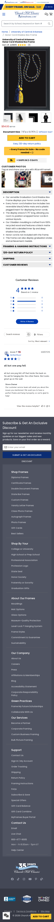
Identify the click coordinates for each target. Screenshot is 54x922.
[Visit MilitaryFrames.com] (27, 1)
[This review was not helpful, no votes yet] (47, 406)
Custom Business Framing (25, 734)
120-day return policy (18, 252)
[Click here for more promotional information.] (32, 153)
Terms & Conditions (26, 911)
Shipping (8, 258)
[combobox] (39, 341)
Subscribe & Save (20, 794)
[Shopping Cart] (50, 14)
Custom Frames (19, 499)
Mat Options (18, 609)
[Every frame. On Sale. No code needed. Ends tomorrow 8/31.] (27, 7)
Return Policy (18, 777)
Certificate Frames (21, 483)
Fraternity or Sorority (22, 582)
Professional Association (24, 560)
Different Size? (45, 132)
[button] (46, 14)
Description (11, 192)
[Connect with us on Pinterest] (36, 879)
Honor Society (18, 577)
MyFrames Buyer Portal (23, 817)
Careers (15, 664)
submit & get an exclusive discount (27, 456)
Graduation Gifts (20, 588)
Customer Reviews (15, 264)
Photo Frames (18, 522)
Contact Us (17, 755)
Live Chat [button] (16, 833)
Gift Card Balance (20, 805)
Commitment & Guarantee (25, 637)
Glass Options (18, 614)
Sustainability (18, 643)
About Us (16, 658)
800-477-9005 (19, 839)
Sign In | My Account (22, 760)
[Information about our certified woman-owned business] (44, 898)
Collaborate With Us (22, 712)
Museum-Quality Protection (26, 620)
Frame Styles (18, 631)
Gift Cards (16, 527)
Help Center (17, 850)
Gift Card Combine (21, 811)
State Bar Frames (20, 494)
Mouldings (16, 603)
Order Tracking (19, 766)
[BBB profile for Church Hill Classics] (9, 898)
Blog (13, 680)
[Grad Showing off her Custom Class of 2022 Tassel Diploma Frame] (23, 179)
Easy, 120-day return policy (27, 143)
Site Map (45, 911)
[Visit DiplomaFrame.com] (11, 1)
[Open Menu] (4, 15)
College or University (22, 548)
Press (14, 669)
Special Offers (18, 800)
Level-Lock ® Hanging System (26, 626)
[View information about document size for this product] (37, 132)
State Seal (16, 571)
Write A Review (27, 321)
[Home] (27, 14)
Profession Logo (19, 565)
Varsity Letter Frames (22, 505)
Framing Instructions (22, 783)
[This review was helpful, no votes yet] (42, 406)
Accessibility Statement (24, 686)
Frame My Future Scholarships (27, 706)
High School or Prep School (25, 554)
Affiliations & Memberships (25, 675)
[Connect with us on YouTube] (30, 879)
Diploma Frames (20, 477)
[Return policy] (27, 898)
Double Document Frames (25, 488)
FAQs (14, 789)
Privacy (8, 911)
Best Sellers (17, 533)
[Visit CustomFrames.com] (42, 1)
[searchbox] (15, 334)
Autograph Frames (21, 516)
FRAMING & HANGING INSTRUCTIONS (25, 246)
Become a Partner (20, 723)
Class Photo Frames (22, 511)
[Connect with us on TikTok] (18, 879)
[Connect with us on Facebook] (12, 879)
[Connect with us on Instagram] (24, 879)
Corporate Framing (21, 728)
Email (14, 828)
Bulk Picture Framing (22, 739)
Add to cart (27, 138)
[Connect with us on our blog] (41, 879)
